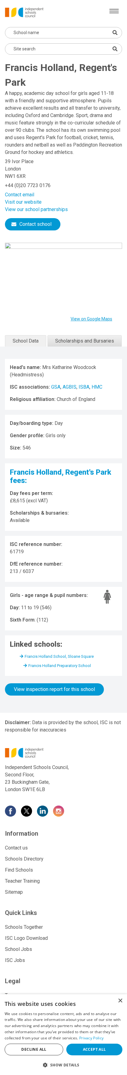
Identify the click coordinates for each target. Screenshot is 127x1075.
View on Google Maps (91, 318)
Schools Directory (24, 859)
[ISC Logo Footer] (63, 753)
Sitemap (14, 892)
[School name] (115, 32)
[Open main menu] (114, 11)
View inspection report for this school (54, 689)
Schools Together (24, 927)
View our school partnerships (36, 209)
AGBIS (69, 387)
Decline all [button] (33, 1049)
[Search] (115, 49)
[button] (63, 1065)
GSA (55, 387)
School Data (26, 341)
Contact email (19, 195)
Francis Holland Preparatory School (59, 665)
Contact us (16, 848)
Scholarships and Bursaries (84, 341)
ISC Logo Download (26, 938)
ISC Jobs (15, 960)
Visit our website (23, 202)
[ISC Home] (24, 12)
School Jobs (18, 949)
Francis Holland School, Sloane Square (59, 656)
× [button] (120, 1000)
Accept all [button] (94, 1049)
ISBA (84, 387)
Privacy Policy (91, 1038)
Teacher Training (22, 881)
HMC (97, 387)
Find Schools (19, 870)
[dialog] (63, 1034)
